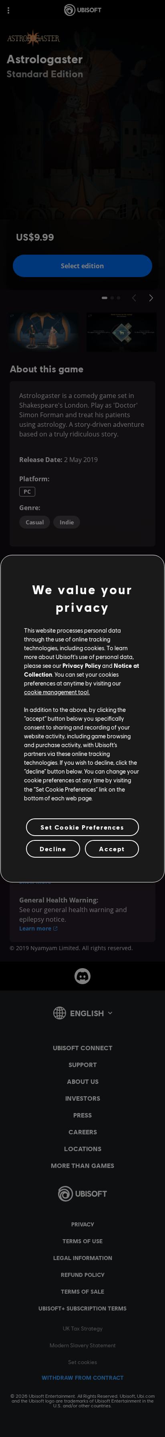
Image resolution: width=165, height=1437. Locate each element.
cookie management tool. (57, 691)
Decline (53, 848)
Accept (112, 848)
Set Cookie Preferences (82, 827)
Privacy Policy (81, 665)
